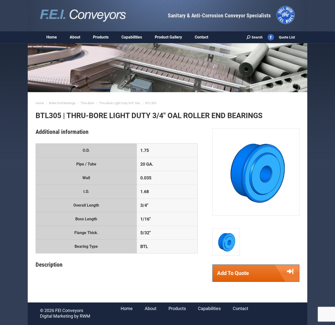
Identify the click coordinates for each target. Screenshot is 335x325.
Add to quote (233, 273)
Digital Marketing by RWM (65, 316)
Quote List (287, 37)
